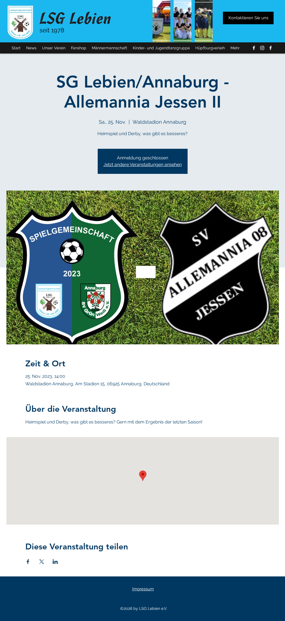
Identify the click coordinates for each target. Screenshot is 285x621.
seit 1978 (52, 30)
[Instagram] (262, 48)
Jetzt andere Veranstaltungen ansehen (143, 164)
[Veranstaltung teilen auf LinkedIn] (55, 561)
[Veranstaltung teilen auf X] (41, 561)
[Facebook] (254, 48)
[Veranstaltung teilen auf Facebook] (28, 561)
